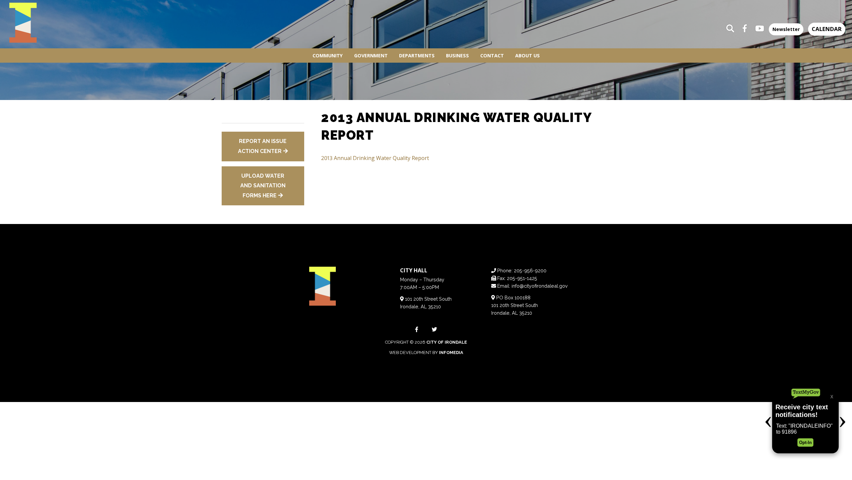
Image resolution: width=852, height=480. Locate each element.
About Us (527, 55)
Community (328, 55)
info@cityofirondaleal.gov (540, 286)
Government (371, 55)
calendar (827, 29)
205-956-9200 (530, 270)
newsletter (786, 29)
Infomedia (451, 352)
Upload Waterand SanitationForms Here (263, 186)
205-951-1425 (522, 278)
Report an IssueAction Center (262, 146)
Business (457, 55)
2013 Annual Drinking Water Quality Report (375, 158)
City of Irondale (446, 342)
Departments (417, 55)
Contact (492, 55)
